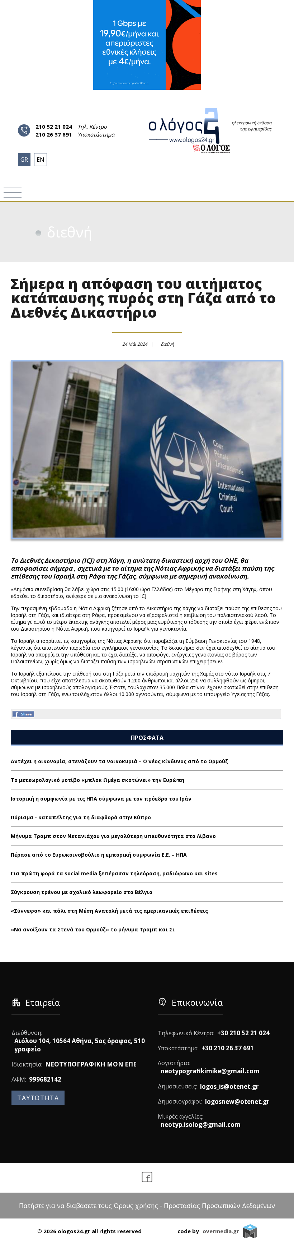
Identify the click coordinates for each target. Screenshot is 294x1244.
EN (40, 159)
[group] (147, 45)
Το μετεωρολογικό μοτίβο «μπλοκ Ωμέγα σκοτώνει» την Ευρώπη (97, 780)
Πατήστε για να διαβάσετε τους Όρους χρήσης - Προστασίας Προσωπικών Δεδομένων (147, 1205)
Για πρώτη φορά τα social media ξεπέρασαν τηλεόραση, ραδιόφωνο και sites (114, 873)
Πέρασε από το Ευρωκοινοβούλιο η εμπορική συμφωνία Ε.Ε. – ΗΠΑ (99, 854)
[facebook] (147, 1178)
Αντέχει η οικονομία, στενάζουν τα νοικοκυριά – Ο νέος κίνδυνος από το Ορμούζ (119, 761)
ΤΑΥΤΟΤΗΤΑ (38, 1097)
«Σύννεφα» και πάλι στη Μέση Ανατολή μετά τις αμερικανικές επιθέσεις (109, 910)
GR (24, 159)
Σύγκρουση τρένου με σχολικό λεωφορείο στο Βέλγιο (81, 892)
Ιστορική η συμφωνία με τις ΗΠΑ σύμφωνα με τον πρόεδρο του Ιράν (101, 798)
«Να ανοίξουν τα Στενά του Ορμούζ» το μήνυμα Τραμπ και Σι (93, 929)
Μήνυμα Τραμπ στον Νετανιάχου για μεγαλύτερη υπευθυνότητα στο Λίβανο (113, 836)
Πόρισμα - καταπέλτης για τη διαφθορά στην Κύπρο (81, 817)
